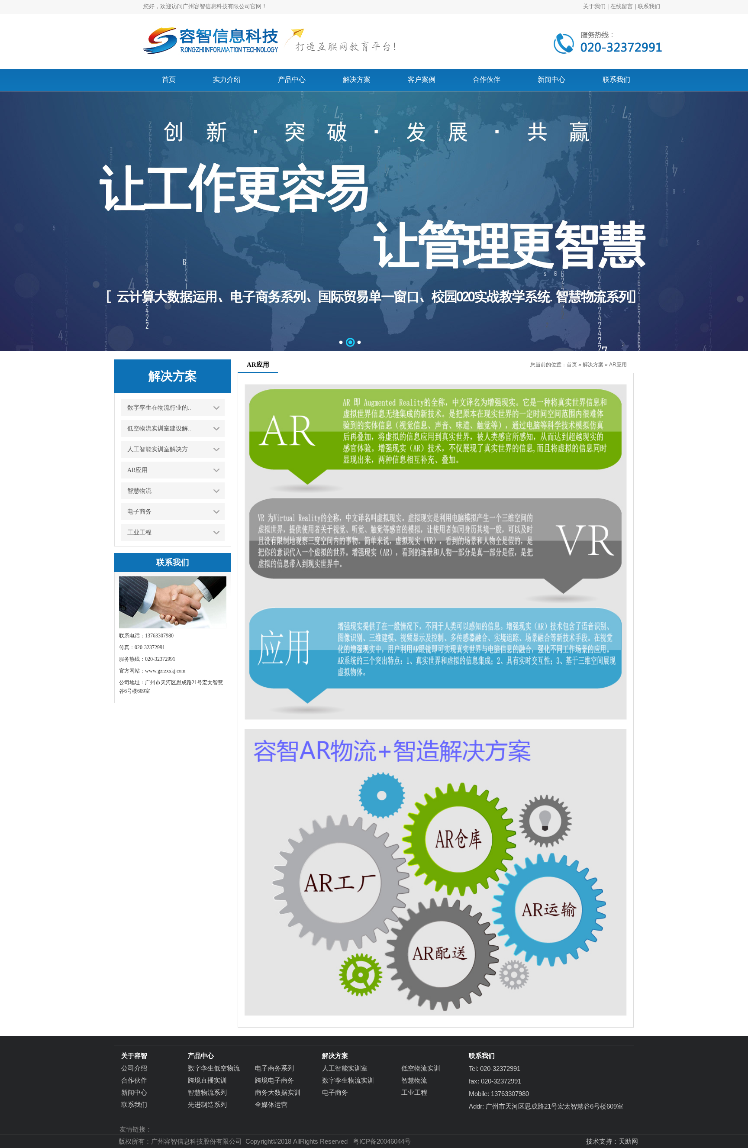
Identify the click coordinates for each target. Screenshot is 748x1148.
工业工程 (414, 1092)
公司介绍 (134, 1068)
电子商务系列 (274, 1068)
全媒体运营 (271, 1104)
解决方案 (593, 365)
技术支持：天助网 (612, 1141)
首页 (572, 365)
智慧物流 (414, 1080)
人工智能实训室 (345, 1068)
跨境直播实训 (207, 1080)
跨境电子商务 (274, 1080)
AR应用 (618, 365)
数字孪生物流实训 (348, 1080)
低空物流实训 (420, 1068)
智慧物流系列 (207, 1092)
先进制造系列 (207, 1104)
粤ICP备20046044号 (382, 1141)
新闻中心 (134, 1092)
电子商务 (335, 1092)
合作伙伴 (134, 1080)
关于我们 (594, 6)
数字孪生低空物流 (214, 1068)
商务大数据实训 (277, 1092)
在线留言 (621, 6)
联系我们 (649, 6)
